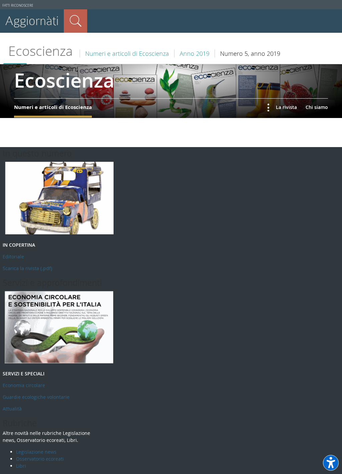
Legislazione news (36, 452)
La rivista (286, 107)
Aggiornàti (32, 21)
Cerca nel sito (75, 21)
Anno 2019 (194, 53)
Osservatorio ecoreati (40, 459)
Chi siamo (317, 107)
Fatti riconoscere (17, 5)
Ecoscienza (40, 51)
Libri (21, 466)
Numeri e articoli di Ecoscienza (127, 53)
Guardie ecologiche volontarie (36, 397)
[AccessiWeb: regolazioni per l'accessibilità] (331, 463)
